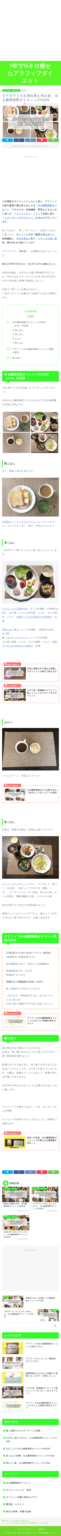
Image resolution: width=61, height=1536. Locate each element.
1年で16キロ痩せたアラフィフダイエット (30, 73)
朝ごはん (19, 330)
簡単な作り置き (10, 629)
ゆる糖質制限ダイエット (18, 1483)
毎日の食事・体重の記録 (11, 90)
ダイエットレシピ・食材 (18, 1490)
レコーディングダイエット (19, 218)
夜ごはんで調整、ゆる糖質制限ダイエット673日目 (30, 1456)
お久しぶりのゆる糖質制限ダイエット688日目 (28, 1449)
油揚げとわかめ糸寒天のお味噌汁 (34, 617)
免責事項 (41, 1529)
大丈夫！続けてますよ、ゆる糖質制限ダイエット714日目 (31, 1440)
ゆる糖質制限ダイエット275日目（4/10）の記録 (29, 324)
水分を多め (22, 238)
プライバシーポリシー (25, 1529)
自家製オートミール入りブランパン (21, 522)
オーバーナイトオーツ (14, 884)
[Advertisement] (30, 30)
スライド (23, 637)
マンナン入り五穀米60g (15, 608)
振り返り (17, 358)
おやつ (18, 339)
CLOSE (30, 316)
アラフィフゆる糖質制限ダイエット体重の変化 (32, 351)
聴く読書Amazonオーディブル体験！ (24, 1431)
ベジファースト (22, 213)
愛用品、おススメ (15, 1504)
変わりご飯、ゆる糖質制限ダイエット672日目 (28, 1463)
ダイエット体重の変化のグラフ (22, 1497)
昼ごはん (19, 334)
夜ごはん (19, 343)
